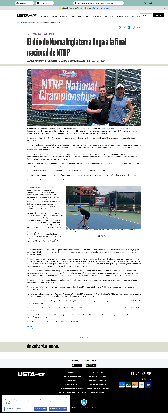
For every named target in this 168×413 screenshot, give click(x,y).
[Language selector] (150, 3)
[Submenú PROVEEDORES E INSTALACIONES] (101, 16)
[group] (103, 209)
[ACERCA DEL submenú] (112, 16)
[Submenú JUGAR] (47, 16)
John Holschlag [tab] (108, 236)
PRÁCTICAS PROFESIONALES (71, 376)
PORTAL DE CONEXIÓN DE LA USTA (71, 388)
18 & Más (30, 326)
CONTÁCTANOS (71, 380)
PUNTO (108, 16)
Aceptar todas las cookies (58, 408)
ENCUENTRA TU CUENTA (98, 384)
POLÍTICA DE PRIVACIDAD (97, 380)
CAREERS (71, 372)
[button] (165, 8)
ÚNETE (146, 15)
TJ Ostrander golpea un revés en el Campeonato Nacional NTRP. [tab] (105, 236)
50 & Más (31, 329)
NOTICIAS (136, 16)
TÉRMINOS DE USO (71, 384)
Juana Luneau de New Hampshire (114, 129)
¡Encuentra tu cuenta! (101, 8)
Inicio (17, 22)
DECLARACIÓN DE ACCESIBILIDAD (98, 388)
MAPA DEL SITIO (97, 372)
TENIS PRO (121, 16)
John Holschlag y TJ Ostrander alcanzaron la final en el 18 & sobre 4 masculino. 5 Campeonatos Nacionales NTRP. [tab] (99, 236)
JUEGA (43, 16)
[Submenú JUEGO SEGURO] (66, 16)
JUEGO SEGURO (58, 16)
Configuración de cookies (13, 408)
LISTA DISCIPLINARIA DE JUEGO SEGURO (72, 392)
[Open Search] (145, 3)
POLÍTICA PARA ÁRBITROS (98, 376)
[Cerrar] (66, 397)
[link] (120, 27)
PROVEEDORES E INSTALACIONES (85, 16)
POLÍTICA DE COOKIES (97, 392)
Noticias (23, 22)
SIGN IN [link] (158, 15)
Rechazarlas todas (40, 408)
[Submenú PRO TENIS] (127, 16)
